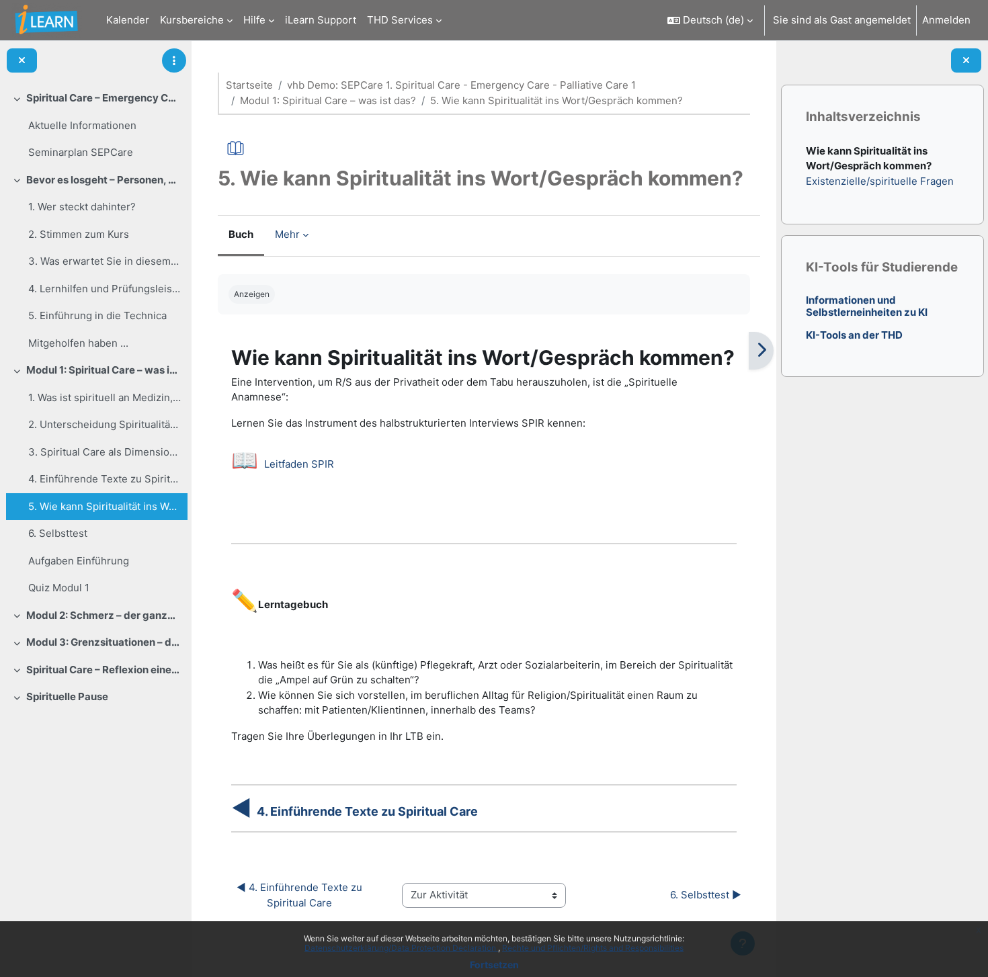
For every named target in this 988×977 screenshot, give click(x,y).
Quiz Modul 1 (58, 587)
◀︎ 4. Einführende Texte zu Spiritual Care (301, 895)
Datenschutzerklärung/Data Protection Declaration (401, 948)
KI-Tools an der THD (853, 335)
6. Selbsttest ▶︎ (705, 894)
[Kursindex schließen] (22, 60)
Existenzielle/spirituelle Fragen (879, 181)
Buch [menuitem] (241, 234)
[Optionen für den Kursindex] (174, 60)
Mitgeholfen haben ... (78, 343)
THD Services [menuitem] (400, 19)
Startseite (249, 85)
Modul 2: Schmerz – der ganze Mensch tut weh (103, 615)
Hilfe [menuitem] (254, 19)
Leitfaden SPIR (299, 464)
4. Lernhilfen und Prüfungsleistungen (104, 288)
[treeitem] (95, 126)
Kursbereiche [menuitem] (192, 19)
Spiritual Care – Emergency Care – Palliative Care (103, 97)
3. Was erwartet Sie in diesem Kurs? (104, 261)
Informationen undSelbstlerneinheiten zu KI (866, 306)
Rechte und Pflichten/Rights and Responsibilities (593, 948)
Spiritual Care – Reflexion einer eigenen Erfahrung (103, 669)
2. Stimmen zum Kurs (78, 234)
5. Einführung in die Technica (97, 315)
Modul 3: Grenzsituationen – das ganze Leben (103, 642)
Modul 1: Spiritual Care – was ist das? (103, 370)
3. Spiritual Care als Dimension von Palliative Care (104, 451)
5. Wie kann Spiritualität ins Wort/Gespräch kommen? (104, 506)
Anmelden (946, 19)
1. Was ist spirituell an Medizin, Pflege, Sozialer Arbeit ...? (104, 397)
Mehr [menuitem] (287, 234)
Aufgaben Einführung (78, 560)
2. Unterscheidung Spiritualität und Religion (104, 424)
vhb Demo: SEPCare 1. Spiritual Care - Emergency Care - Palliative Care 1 (461, 85)
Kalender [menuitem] (127, 19)
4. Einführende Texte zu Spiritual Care (104, 478)
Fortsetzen (494, 964)
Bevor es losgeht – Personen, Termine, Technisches (103, 179)
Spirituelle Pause (67, 696)
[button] (710, 20)
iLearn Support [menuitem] (320, 19)
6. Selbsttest (57, 533)
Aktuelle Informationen (82, 125)
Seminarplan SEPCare (80, 152)
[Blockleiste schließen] (966, 60)
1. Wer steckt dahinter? (82, 206)
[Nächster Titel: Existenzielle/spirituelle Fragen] (761, 351)
